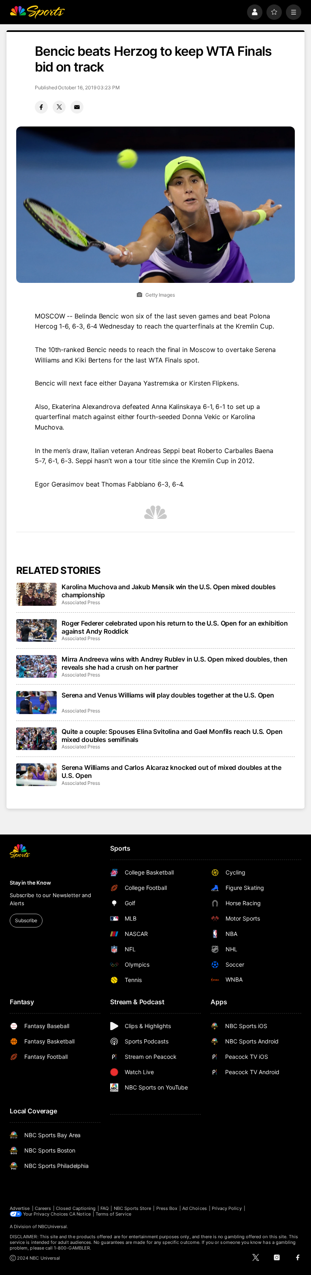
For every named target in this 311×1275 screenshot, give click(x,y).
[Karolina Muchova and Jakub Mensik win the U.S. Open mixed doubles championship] (36, 594)
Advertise (20, 1208)
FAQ (104, 1208)
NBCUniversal (52, 1226)
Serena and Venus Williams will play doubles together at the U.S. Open (168, 695)
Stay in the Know (30, 882)
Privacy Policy (227, 1208)
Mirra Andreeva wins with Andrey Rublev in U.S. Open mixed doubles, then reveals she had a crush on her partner (175, 663)
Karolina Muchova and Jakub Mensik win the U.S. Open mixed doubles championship (169, 591)
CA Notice (80, 1214)
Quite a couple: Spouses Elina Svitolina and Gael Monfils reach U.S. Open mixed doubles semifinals (172, 735)
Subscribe (26, 920)
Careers (43, 1208)
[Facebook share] (41, 107)
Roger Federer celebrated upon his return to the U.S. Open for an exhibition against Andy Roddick (175, 627)
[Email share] (76, 107)
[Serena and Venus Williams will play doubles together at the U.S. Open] (36, 702)
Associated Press (81, 602)
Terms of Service (113, 1214)
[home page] (37, 12)
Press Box (167, 1208)
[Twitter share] (59, 107)
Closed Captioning (76, 1208)
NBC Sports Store (132, 1208)
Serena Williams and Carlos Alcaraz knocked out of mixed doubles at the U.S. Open (171, 771)
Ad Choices (194, 1208)
